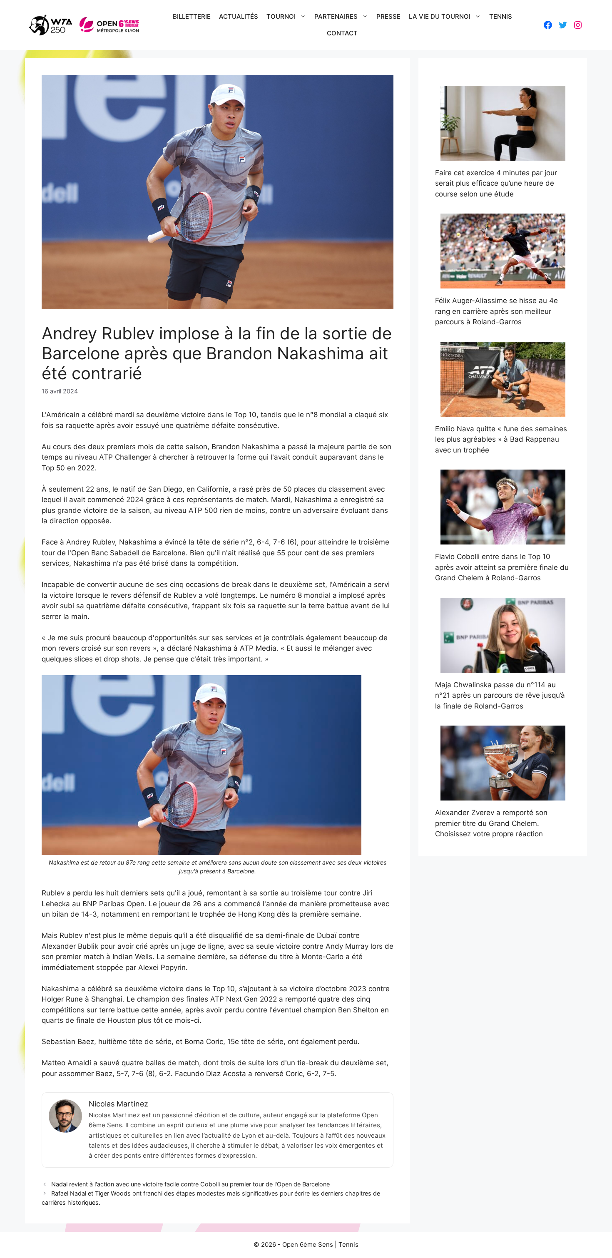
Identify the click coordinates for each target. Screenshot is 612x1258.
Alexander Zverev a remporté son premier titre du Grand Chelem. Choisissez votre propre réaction (491, 823)
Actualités (238, 16)
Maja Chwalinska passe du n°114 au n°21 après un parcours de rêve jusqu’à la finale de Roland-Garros (500, 695)
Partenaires (336, 16)
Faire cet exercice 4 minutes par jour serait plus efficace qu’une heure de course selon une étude (496, 183)
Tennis (500, 16)
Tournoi (281, 16)
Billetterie (192, 16)
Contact (342, 33)
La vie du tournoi (439, 16)
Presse (388, 16)
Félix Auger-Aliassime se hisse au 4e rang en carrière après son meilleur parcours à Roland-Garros (496, 311)
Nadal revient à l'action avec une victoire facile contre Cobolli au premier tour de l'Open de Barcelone (190, 1184)
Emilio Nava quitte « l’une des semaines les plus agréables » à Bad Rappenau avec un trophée (501, 439)
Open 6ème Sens (307, 1244)
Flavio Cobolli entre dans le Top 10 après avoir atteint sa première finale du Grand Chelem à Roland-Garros (502, 567)
